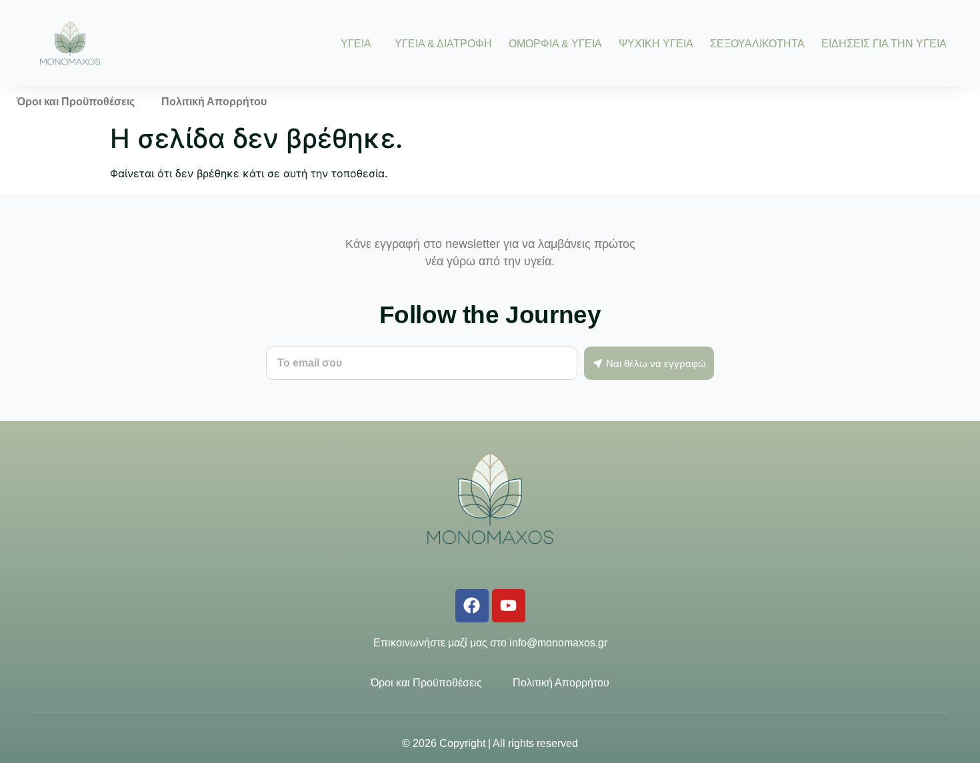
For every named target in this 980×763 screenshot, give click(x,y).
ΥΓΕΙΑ (356, 43)
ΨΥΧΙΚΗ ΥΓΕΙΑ (656, 43)
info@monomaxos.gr (558, 642)
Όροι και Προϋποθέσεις (76, 101)
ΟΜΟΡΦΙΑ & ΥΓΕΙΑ (555, 43)
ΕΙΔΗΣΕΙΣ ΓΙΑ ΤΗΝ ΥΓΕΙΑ (884, 43)
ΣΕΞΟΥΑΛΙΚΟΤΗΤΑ (757, 43)
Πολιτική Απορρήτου (214, 101)
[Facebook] (472, 605)
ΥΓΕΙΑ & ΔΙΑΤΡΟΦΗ (443, 43)
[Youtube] (508, 605)
